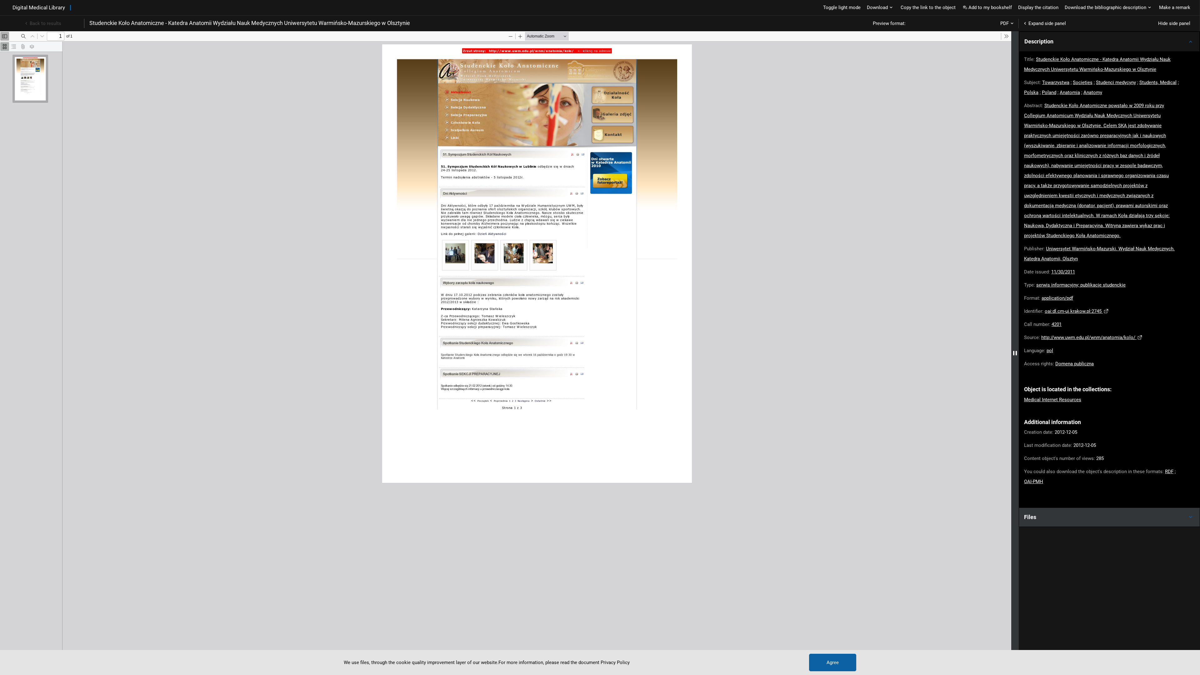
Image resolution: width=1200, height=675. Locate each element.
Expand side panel (1047, 23)
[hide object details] (1015, 353)
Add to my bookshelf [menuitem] (990, 7)
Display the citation (1038, 7)
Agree (833, 662)
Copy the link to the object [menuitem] (928, 7)
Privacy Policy (615, 662)
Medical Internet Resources (1052, 399)
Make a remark (1174, 7)
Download (877, 7)
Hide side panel (1174, 23)
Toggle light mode (842, 7)
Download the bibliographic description (1105, 7)
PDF (1004, 23)
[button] (1109, 42)
